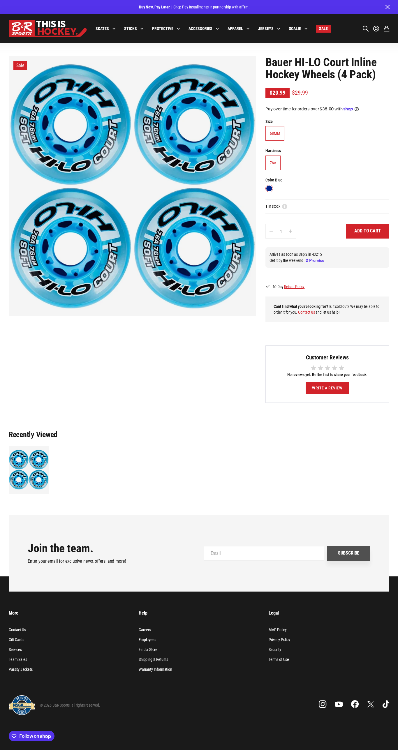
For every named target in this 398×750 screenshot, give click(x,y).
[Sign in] (376, 28)
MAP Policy (277, 629)
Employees (147, 639)
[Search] (366, 28)
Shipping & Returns (153, 659)
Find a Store (148, 649)
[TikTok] (386, 704)
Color (273, 180)
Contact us (306, 312)
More (13, 613)
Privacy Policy (279, 639)
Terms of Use (279, 659)
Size (268, 121)
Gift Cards (16, 639)
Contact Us (17, 629)
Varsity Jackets (21, 669)
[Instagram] (322, 704)
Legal (274, 613)
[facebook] (355, 704)
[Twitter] (370, 704)
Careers (145, 629)
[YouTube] (339, 704)
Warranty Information (155, 669)
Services (15, 649)
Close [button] (387, 7)
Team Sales (18, 659)
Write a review (327, 388)
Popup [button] (284, 206)
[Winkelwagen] (386, 28)
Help (143, 613)
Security (275, 649)
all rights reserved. (85, 705)
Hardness (273, 150)
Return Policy (294, 286)
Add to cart (367, 231)
